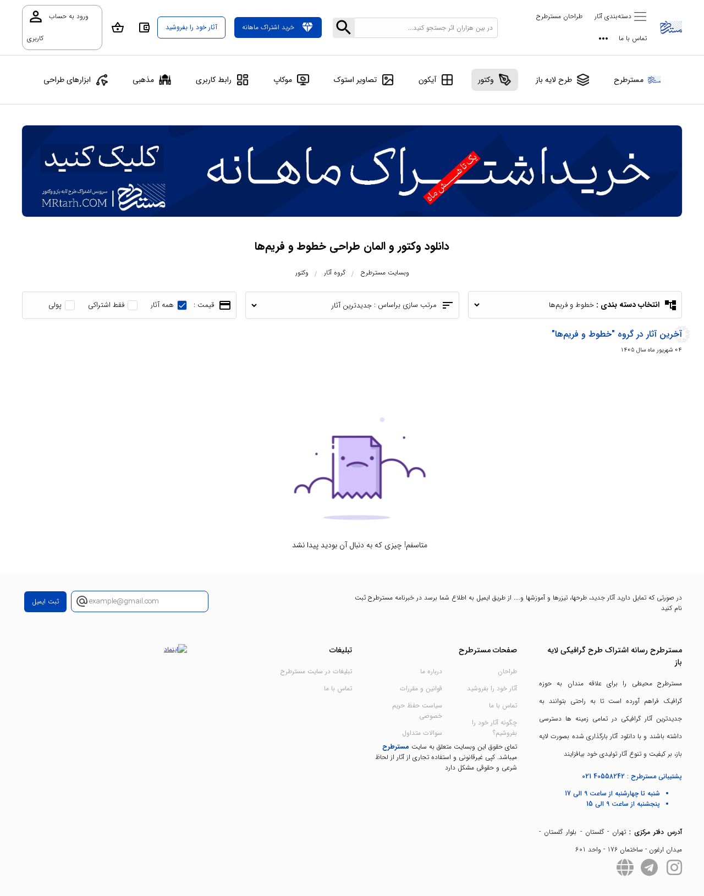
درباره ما (431, 671)
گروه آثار (334, 272)
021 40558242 (603, 776)
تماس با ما (633, 38)
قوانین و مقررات (421, 688)
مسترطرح (395, 746)
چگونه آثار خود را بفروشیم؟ (494, 727)
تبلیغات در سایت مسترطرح (316, 671)
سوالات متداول (422, 733)
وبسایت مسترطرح (385, 272)
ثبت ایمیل (45, 601)
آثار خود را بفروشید (492, 688)
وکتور (302, 272)
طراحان (507, 671)
